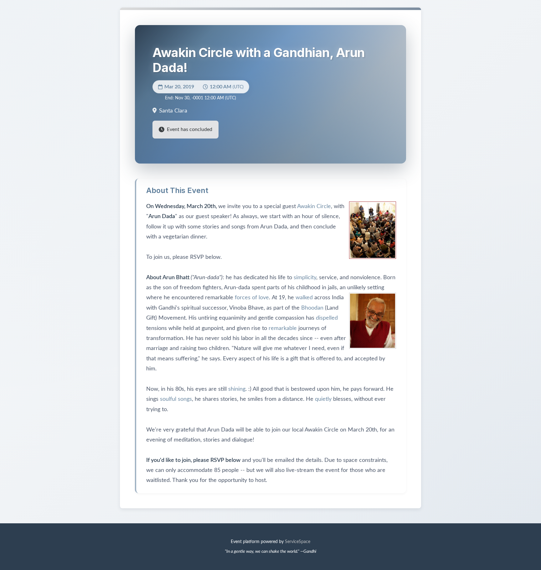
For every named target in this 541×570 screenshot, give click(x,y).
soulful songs (176, 399)
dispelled (327, 318)
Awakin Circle (314, 206)
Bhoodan (312, 308)
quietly (323, 399)
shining (236, 389)
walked (304, 298)
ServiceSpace (297, 542)
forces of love (252, 298)
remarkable (283, 328)
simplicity (305, 277)
